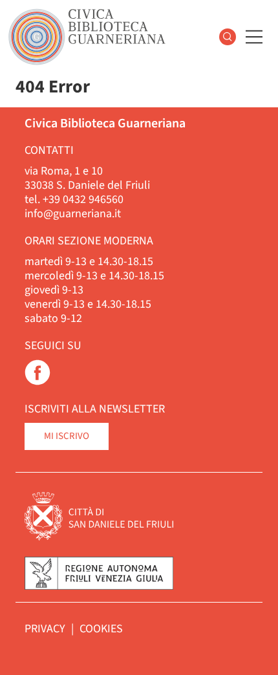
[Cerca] (227, 36)
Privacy (46, 629)
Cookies (101, 629)
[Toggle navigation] (254, 36)
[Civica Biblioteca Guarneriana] (87, 37)
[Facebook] (37, 382)
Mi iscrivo (66, 436)
